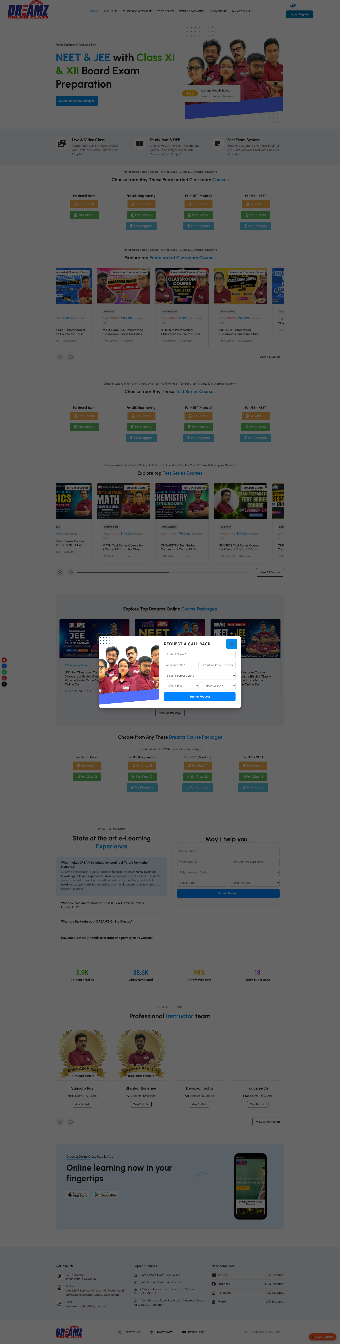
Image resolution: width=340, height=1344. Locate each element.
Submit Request (199, 696)
